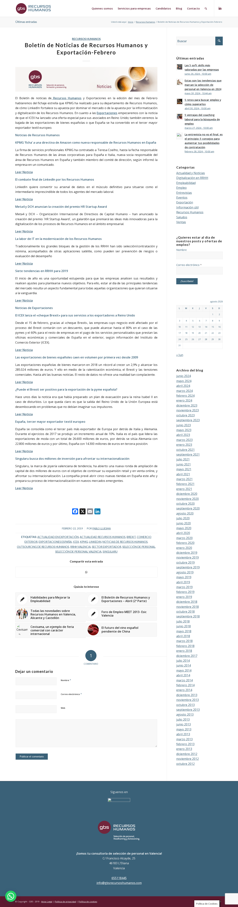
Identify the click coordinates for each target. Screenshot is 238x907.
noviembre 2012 (187, 759)
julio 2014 (183, 661)
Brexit (131, 537)
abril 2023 (183, 435)
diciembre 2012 (186, 754)
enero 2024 (184, 400)
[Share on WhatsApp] (86, 572)
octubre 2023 (185, 415)
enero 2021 (184, 489)
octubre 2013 (185, 705)
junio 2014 (183, 665)
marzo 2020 (184, 538)
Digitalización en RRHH (192, 178)
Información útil (187, 207)
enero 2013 (184, 749)
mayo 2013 (183, 729)
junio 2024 (183, 376)
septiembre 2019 (188, 567)
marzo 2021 (184, 479)
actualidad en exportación (58, 537)
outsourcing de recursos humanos (43, 546)
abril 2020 (183, 533)
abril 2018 (183, 636)
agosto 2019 (185, 572)
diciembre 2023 (186, 405)
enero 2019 (184, 597)
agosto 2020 (185, 513)
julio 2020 (183, 518)
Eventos (181, 197)
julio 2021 (183, 459)
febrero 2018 (185, 646)
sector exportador (106, 546)
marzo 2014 (184, 680)
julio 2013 (183, 719)
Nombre (66, 680)
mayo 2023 (183, 430)
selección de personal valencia (78, 551)
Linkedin (95, 541)
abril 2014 (183, 675)
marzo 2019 (184, 587)
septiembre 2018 (188, 616)
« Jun (179, 355)
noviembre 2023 (187, 410)
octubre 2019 (185, 562)
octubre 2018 (185, 611)
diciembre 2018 (186, 602)
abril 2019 (183, 582)
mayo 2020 (183, 528)
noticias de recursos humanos (125, 541)
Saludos (181, 217)
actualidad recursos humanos (103, 537)
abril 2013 (183, 734)
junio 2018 (183, 626)
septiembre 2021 (188, 454)
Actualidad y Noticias (190, 173)
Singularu (110, 551)
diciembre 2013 (186, 695)
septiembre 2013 (188, 710)
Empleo (181, 188)
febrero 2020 (185, 543)
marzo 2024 (184, 391)
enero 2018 (184, 651)
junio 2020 (183, 523)
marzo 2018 (184, 641)
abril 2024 (183, 386)
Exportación (184, 202)
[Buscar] (205, 8)
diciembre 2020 (186, 494)
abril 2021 (183, 474)
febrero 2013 (185, 744)
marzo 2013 (184, 739)
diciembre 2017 (186, 656)
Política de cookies (87, 901)
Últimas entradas (26, 21)
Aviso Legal (46, 901)
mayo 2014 (183, 670)
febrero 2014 (185, 685)
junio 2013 (183, 724)
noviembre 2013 (187, 700)
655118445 (119, 878)
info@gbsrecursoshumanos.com (119, 883)
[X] (82, 511)
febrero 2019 (185, 592)
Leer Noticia (24, 300)
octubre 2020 (185, 504)
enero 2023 (184, 445)
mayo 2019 (183, 577)
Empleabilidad (186, 183)
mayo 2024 (183, 381)
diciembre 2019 (186, 553)
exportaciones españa (55, 541)
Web (63, 707)
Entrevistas (184, 193)
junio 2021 (183, 464)
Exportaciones (107, 113)
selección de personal (138, 546)
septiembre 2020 (188, 508)
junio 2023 (183, 425)
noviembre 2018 (187, 607)
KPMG (84, 541)
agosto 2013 (185, 714)
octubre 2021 (185, 450)
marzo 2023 (184, 440)
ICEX (76, 541)
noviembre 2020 (187, 499)
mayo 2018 (183, 631)
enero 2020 (184, 548)
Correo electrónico (71, 694)
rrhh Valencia (80, 546)
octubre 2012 (185, 764)
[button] (10, 896)
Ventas (181, 222)
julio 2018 (183, 621)
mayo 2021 (183, 469)
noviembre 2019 (187, 557)
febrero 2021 (185, 484)
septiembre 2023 (188, 420)
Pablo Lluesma (101, 528)
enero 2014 (184, 690)
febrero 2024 (185, 396)
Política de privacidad (65, 901)
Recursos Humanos (86, 39)
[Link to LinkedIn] (220, 8)
